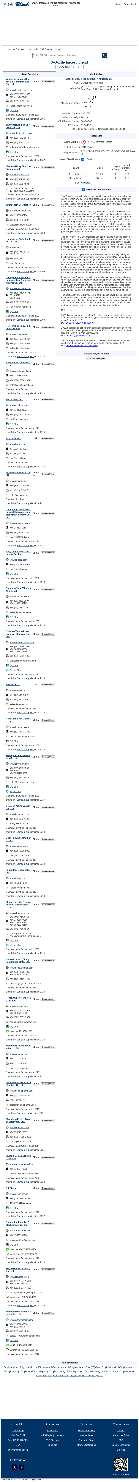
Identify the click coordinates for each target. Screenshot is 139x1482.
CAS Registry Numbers (52, 1435)
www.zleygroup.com (19, 1277)
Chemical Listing (24, 49)
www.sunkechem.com (20, 288)
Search (118, 4)
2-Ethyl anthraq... (12, 1371)
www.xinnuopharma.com (22, 642)
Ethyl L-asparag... (58, 1371)
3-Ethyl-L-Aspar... (44, 1375)
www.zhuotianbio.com (20, 1231)
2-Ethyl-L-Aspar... (61, 1375)
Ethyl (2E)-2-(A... (93, 1367)
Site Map (120, 1450)
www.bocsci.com (18, 444)
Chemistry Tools (86, 1440)
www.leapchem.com (19, 727)
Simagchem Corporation (18, 205)
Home (9, 49)
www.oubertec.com (19, 1006)
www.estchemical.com (20, 371)
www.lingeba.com (18, 560)
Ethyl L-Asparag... (40, 1371)
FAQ (121, 1440)
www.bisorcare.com (19, 814)
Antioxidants (105, 79)
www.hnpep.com (18, 878)
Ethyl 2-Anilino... (12, 1367)
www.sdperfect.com (19, 1127)
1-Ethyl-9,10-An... (126, 1367)
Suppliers (52, 1445)
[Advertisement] (69, 27)
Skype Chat (15, 670)
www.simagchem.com (20, 211)
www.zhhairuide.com (20, 913)
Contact (120, 1430)
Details (109, 142)
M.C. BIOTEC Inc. (14, 399)
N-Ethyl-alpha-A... (110, 1371)
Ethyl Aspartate (127, 1371)
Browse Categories (86, 1445)
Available (85, 183)
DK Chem (11, 1188)
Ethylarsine (26, 1371)
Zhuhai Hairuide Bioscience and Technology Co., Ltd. (18, 905)
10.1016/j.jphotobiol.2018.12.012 (82, 335)
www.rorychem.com (19, 175)
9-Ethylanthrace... (76, 1367)
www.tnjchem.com (18, 334)
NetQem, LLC (13, 684)
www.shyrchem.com (19, 764)
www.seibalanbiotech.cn (21, 1164)
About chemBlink (121, 1435)
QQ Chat (14, 110)
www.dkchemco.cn (19, 1194)
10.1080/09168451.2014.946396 (82, 345)
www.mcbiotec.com (19, 405)
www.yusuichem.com (20, 523)
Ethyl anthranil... (109, 1367)
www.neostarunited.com (21, 968)
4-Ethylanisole (43, 1367)
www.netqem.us (17, 690)
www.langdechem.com (21, 90)
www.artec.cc (16, 247)
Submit (127, 4)
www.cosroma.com (19, 1054)
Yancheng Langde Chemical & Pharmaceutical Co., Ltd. (18, 81)
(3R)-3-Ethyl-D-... (95, 1375)
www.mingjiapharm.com (21, 1091)
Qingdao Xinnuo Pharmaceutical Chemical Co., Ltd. (18, 634)
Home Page (18, 1430)
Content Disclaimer (121, 1445)
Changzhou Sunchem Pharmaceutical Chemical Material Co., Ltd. (18, 280)
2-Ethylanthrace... (59, 1367)
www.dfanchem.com (19, 597)
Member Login (87, 1435)
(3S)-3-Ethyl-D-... (78, 1375)
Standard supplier (25, 119)
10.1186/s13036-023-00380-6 (80, 323)
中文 (134, 4)
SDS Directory (52, 1440)
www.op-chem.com (19, 846)
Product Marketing (86, 1430)
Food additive (88, 79)
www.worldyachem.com (21, 1320)
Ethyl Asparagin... (75, 1371)
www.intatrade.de (18, 481)
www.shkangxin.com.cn (21, 133)
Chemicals (52, 1430)
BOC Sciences (13, 438)
